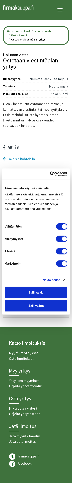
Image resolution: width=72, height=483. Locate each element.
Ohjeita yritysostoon (24, 413)
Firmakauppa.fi (28, 456)
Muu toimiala (43, 31)
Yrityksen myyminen (24, 380)
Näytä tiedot (51, 279)
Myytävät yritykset (23, 353)
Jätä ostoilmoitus (22, 441)
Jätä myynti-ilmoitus (25, 436)
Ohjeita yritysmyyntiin (26, 386)
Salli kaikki (36, 292)
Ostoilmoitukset (21, 358)
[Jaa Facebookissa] (4, 147)
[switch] (61, 239)
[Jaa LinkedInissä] (17, 147)
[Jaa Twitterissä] (10, 147)
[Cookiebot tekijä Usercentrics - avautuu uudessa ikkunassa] (50, 174)
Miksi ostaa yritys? (23, 408)
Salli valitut (36, 305)
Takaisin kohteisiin (20, 159)
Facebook (24, 463)
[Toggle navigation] (60, 10)
